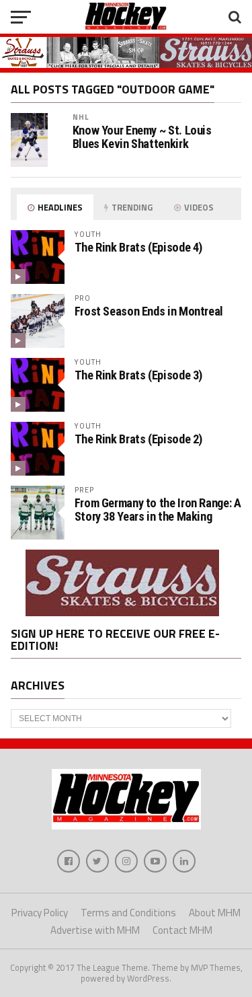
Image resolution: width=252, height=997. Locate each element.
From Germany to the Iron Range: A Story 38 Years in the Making (158, 509)
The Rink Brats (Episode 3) (138, 375)
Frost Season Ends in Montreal (149, 311)
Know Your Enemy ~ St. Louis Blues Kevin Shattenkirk (142, 137)
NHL (81, 116)
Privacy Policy (39, 912)
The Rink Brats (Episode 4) (138, 247)
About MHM (215, 912)
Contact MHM (182, 930)
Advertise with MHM (95, 930)
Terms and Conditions (128, 912)
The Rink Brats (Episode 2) (138, 439)
